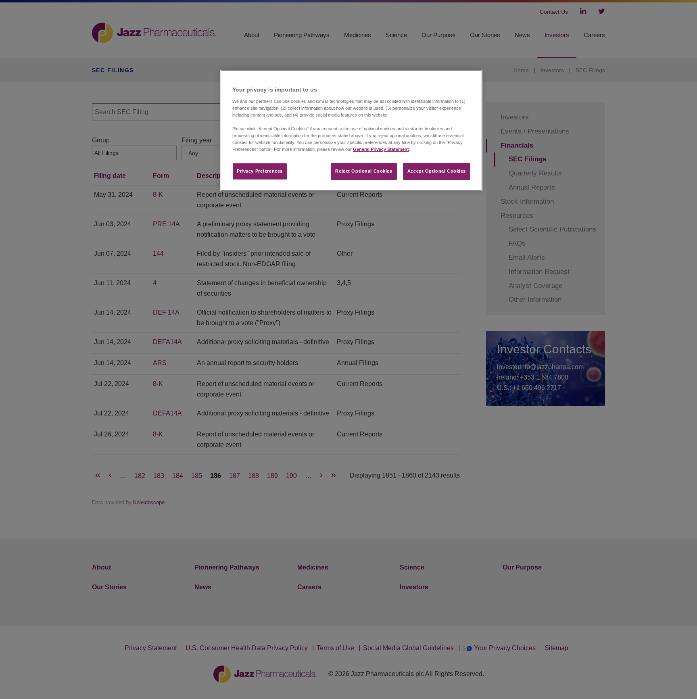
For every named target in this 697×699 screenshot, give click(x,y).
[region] (351, 130)
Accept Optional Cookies (436, 171)
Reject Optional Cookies (363, 171)
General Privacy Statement (381, 149)
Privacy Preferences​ (260, 171)
